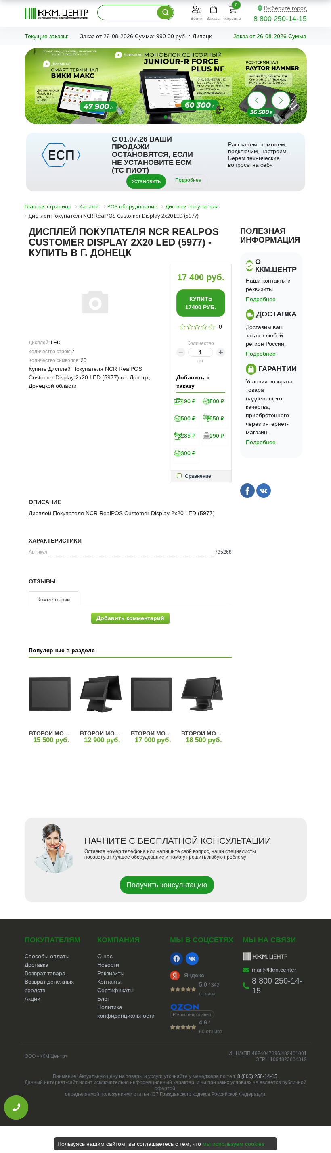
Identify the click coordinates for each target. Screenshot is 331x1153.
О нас (105, 956)
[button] (281, 100)
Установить (146, 181)
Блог (103, 998)
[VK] (192, 958)
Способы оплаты (47, 956)
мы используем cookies (233, 1144)
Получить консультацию (166, 885)
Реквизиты (110, 973)
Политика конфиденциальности (126, 1011)
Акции (32, 998)
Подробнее (188, 180)
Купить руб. (200, 303)
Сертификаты (115, 990)
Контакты (109, 981)
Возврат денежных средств (49, 985)
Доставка (36, 965)
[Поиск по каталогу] (165, 12)
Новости (108, 965)
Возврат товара (45, 973)
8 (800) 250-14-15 (257, 1076)
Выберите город (285, 8)
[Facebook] (176, 958)
